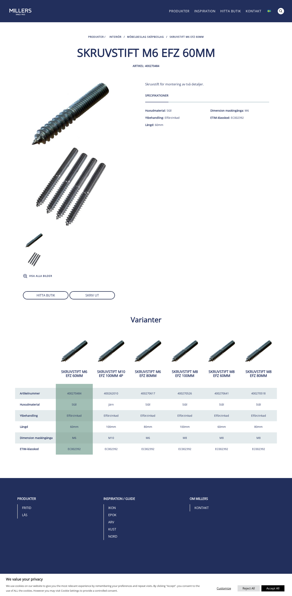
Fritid (26, 508)
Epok (112, 515)
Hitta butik (230, 11)
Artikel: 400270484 (146, 66)
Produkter (179, 11)
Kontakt (253, 11)
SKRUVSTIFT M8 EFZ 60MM (222, 373)
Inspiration (205, 11)
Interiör (115, 37)
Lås (24, 515)
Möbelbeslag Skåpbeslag (145, 37)
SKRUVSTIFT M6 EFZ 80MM (148, 373)
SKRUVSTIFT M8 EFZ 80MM (259, 373)
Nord (112, 536)
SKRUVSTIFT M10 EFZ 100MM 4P (111, 373)
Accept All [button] (272, 588)
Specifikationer (156, 95)
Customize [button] (224, 588)
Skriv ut (92, 295)
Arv (111, 522)
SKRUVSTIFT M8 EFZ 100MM (185, 373)
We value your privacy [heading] (24, 579)
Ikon (112, 508)
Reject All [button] (249, 588)
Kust (112, 529)
